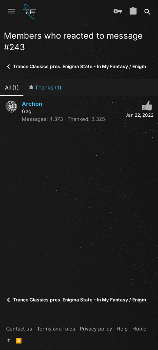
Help (122, 329)
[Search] (147, 11)
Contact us (19, 329)
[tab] (44, 87)
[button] (11, 11)
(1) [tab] (12, 87)
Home (139, 329)
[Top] (8, 340)
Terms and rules (56, 329)
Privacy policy (96, 329)
